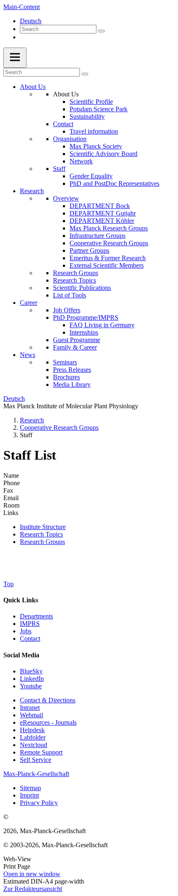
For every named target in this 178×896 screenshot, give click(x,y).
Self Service (35, 759)
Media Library (72, 384)
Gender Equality (91, 176)
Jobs (25, 631)
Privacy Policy (39, 802)
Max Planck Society (96, 146)
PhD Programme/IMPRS (85, 317)
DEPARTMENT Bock (100, 205)
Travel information (94, 131)
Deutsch (30, 20)
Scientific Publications (82, 287)
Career (28, 302)
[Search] (101, 31)
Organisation (70, 138)
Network (81, 161)
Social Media (21, 655)
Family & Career (75, 347)
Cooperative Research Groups (109, 243)
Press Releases (72, 369)
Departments (36, 616)
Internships (84, 332)
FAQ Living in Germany (102, 324)
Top (8, 583)
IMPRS (30, 623)
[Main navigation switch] (14, 58)
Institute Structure (43, 526)
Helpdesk (32, 729)
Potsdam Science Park (98, 109)
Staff (59, 168)
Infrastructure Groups (97, 235)
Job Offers (66, 310)
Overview (66, 198)
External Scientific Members (107, 265)
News (27, 354)
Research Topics (74, 280)
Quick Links (20, 600)
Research (32, 190)
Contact (63, 123)
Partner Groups (89, 250)
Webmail (31, 715)
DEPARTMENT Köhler (102, 220)
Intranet (30, 707)
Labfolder (33, 737)
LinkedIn (32, 678)
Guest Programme (76, 339)
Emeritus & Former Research (108, 257)
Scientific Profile (91, 101)
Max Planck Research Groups (109, 228)
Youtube (31, 686)
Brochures (66, 377)
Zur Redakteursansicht (32, 888)
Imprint (29, 795)
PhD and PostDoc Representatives (114, 183)
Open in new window (31, 873)
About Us (33, 86)
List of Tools (69, 295)
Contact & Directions (47, 700)
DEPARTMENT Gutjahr (103, 213)
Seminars (65, 362)
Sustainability (87, 116)
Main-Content (21, 6)
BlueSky (31, 671)
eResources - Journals (48, 722)
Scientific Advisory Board (103, 153)
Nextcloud (33, 744)
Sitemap (30, 787)
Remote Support (41, 752)
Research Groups (75, 272)
